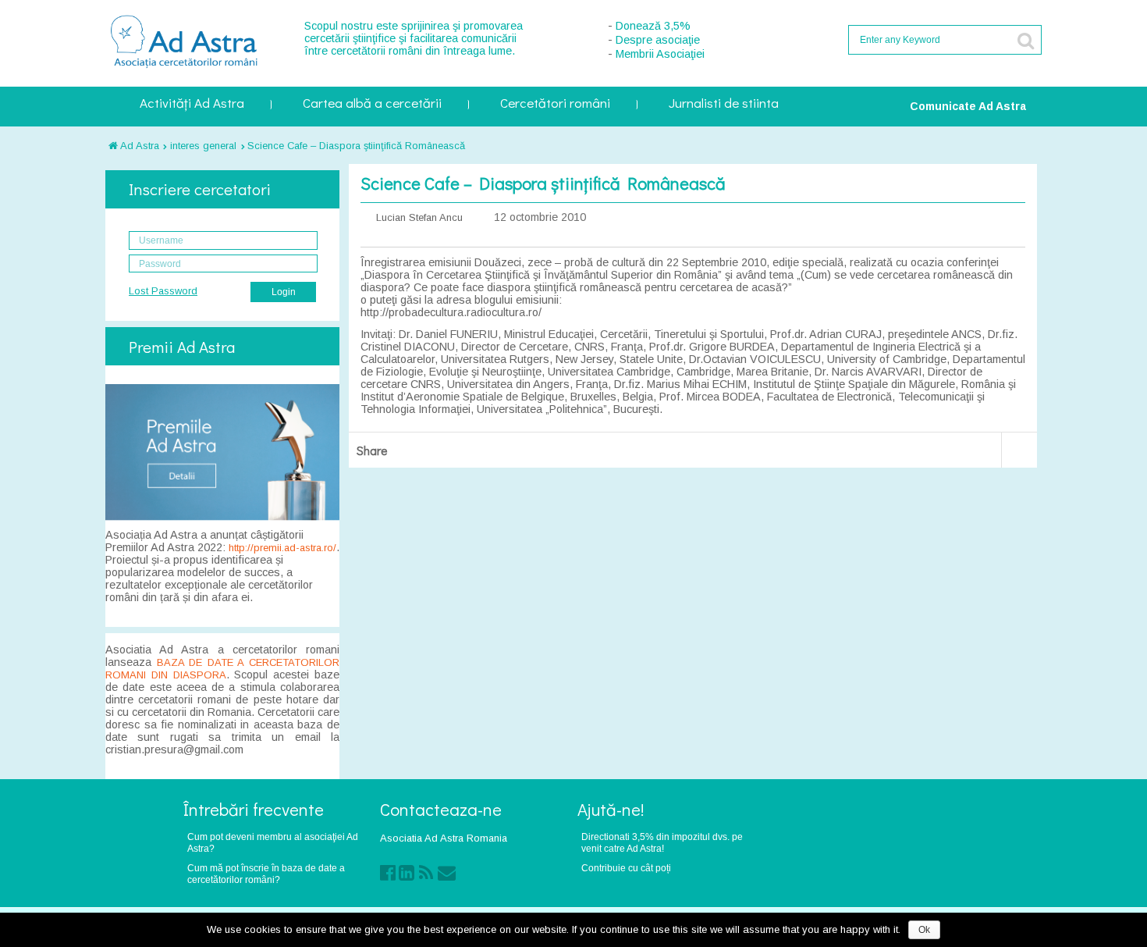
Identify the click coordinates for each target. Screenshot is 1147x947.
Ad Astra (138, 145)
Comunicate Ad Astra (968, 106)
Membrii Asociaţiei (660, 54)
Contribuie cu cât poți (626, 868)
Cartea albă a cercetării (372, 104)
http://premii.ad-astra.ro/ (282, 548)
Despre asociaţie (658, 40)
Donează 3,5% (653, 26)
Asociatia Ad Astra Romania (443, 838)
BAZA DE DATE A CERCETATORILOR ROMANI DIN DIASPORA (222, 669)
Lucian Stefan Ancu (419, 217)
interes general (203, 145)
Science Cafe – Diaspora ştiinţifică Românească (356, 145)
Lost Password (163, 291)
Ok (924, 929)
